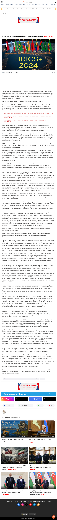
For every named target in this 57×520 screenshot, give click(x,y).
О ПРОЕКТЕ (48, 501)
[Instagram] (22, 504)
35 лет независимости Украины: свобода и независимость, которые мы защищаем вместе (28, 113)
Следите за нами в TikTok (22, 398)
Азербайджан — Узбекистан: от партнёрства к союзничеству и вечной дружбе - (26, 120)
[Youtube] (30, 504)
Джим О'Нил (35, 379)
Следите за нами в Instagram (8, 399)
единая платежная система (23, 379)
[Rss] (38, 504)
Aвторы (7, 4)
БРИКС (5, 379)
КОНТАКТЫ (19, 501)
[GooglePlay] (24, 514)
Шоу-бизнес (45, 4)
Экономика (38, 4)
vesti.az (42, 379)
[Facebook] (18, 504)
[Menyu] (2, 2)
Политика (31, 4)
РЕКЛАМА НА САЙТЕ (11, 501)
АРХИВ (24, 501)
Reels (2, 4)
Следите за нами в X (49, 398)
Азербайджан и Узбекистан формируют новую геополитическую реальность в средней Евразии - (28, 116)
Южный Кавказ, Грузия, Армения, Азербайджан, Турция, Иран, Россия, (32, 8)
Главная (49, 13)
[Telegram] (34, 504)
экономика (12, 379)
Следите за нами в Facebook (36, 399)
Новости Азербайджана (8, 8)
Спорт (51, 4)
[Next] (55, 9)
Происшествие (18, 4)
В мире (11, 4)
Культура (25, 4)
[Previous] (1, 9)
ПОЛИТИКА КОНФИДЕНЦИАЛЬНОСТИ (36, 501)
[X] (26, 504)
